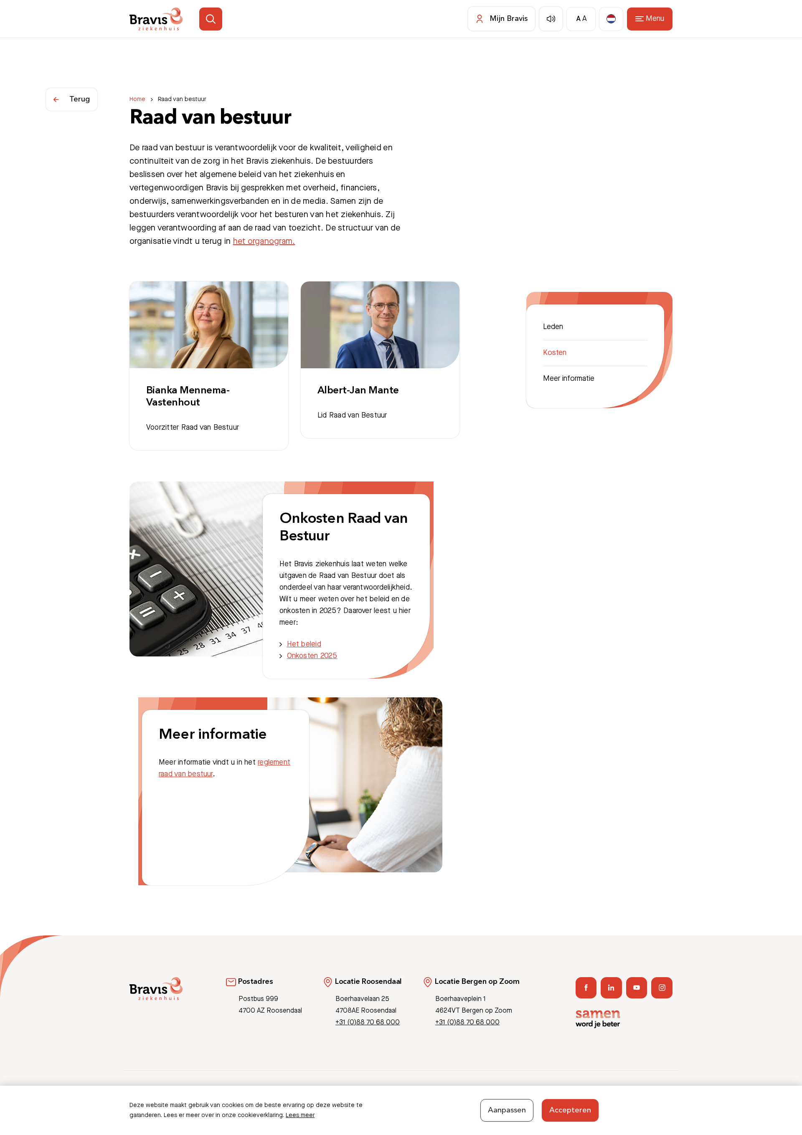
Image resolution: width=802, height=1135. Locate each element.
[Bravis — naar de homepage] (156, 19)
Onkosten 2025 (312, 655)
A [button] (578, 19)
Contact (573, 1096)
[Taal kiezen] (611, 19)
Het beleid (304, 644)
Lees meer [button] (300, 1115)
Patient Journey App (528, 1096)
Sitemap (661, 1096)
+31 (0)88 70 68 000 (367, 1022)
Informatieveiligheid (617, 1096)
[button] (210, 19)
